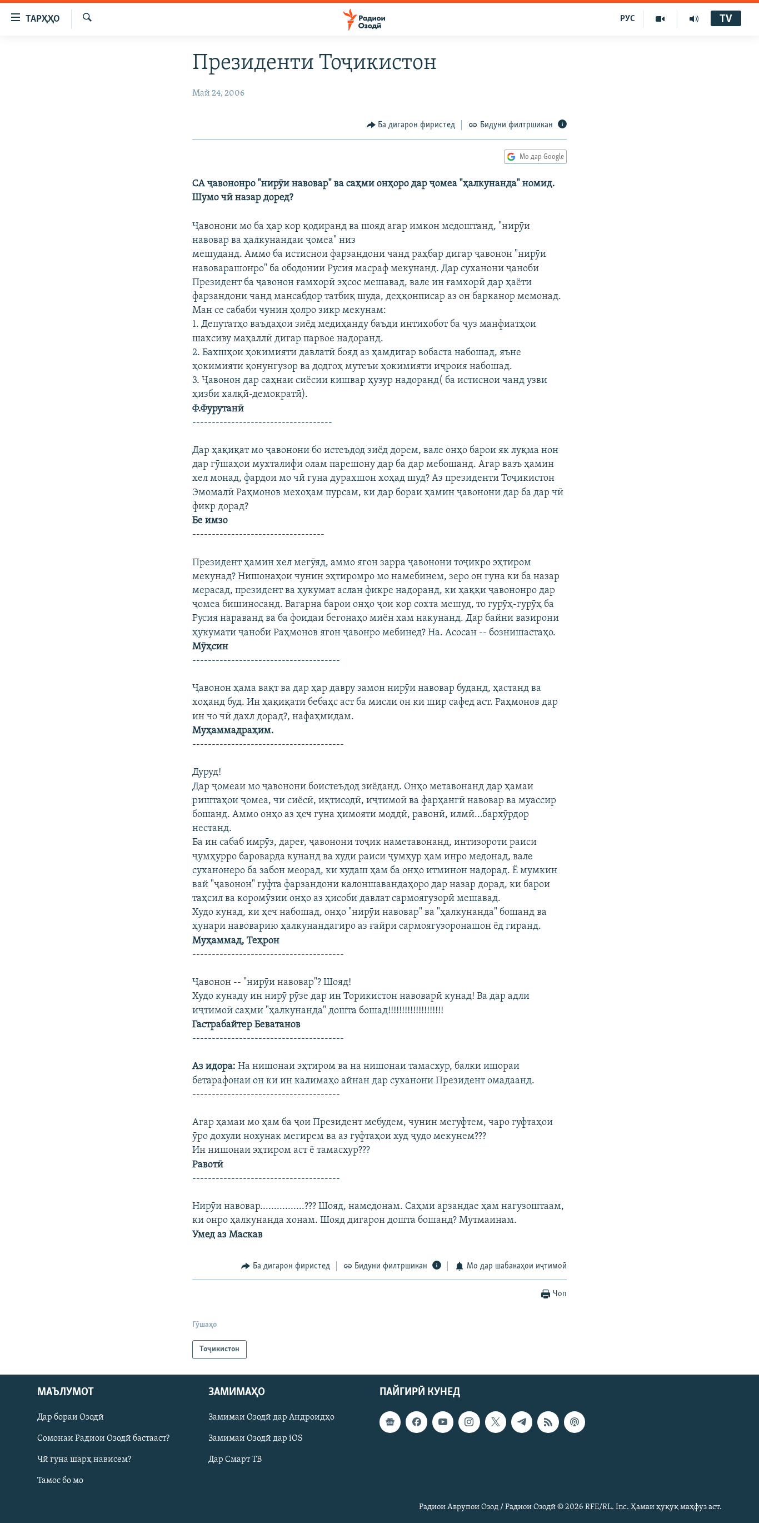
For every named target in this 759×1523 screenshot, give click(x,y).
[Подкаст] (574, 1422)
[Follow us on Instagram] (469, 1422)
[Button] (411, 125)
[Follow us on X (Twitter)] (495, 1422)
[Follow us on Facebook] (416, 1422)
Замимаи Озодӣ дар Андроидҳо (271, 1417)
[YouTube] (660, 19)
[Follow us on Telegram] (521, 1422)
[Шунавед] (694, 19)
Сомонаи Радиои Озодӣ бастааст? (103, 1439)
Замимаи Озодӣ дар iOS (255, 1439)
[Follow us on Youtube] (442, 1422)
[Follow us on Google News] (390, 1422)
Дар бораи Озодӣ (70, 1417)
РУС (627, 18)
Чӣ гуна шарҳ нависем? (84, 1460)
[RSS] (547, 1422)
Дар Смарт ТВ (235, 1460)
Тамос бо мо (60, 1481)
